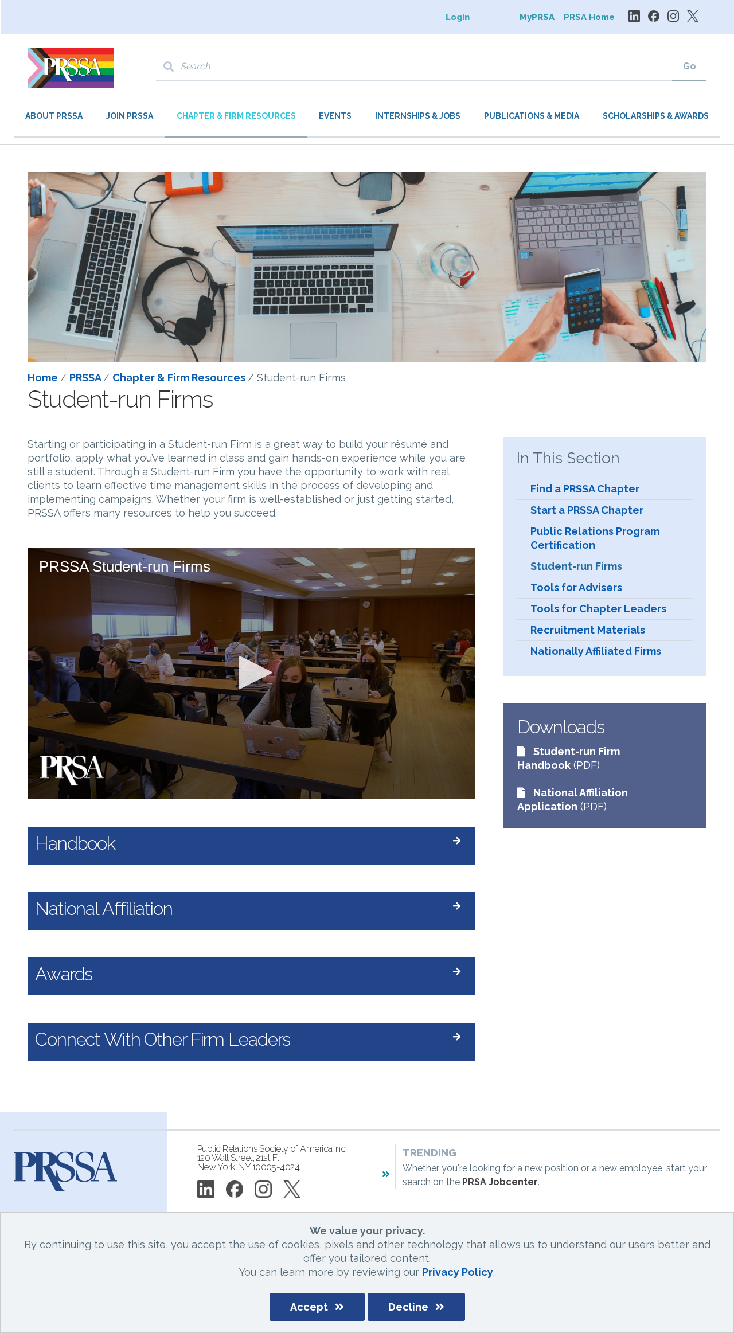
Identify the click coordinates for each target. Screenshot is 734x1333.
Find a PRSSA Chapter (584, 489)
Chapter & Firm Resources (236, 115)
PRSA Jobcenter (500, 1181)
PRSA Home (589, 17)
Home (44, 378)
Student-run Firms (576, 566)
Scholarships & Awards (656, 115)
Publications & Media (531, 115)
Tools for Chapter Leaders (598, 609)
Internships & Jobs (417, 115)
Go (689, 66)
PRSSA (86, 378)
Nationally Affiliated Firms (595, 651)
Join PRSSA (129, 115)
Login (458, 17)
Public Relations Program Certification (594, 538)
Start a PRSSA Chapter (586, 510)
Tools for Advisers (576, 587)
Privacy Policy (457, 1272)
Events (335, 115)
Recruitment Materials (587, 630)
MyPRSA (537, 17)
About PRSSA (54, 115)
